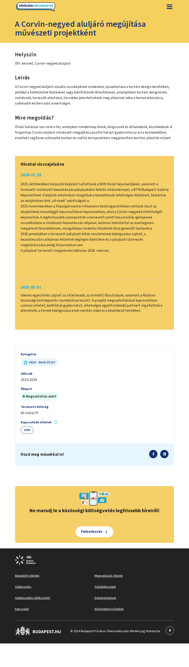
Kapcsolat (22, 609)
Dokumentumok (105, 598)
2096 (27, 430)
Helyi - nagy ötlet (42, 362)
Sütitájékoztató (105, 587)
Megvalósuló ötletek (108, 576)
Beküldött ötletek (27, 576)
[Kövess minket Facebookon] (38, 634)
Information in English (109, 609)
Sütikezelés (23, 587)
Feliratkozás (91, 531)
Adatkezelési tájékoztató (32, 598)
